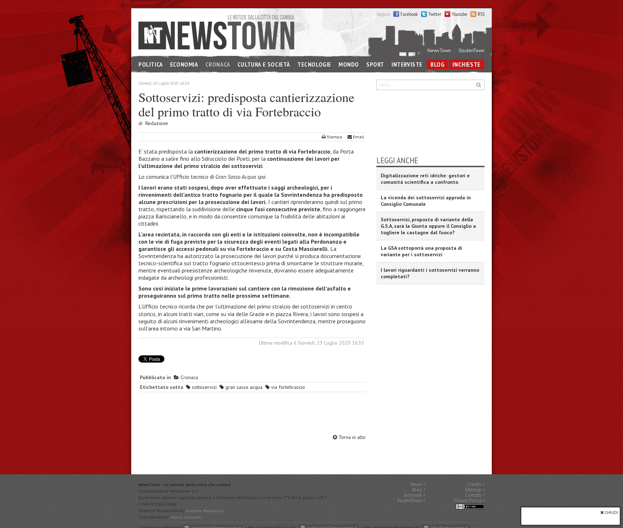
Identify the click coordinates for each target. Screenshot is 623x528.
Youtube (459, 14)
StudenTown (472, 50)
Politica (150, 64)
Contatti (473, 495)
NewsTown (439, 50)
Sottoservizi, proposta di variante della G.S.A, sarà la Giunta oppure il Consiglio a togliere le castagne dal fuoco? (428, 226)
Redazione (156, 123)
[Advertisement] (252, 414)
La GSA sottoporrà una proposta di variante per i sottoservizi (421, 251)
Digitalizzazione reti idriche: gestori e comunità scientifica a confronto (425, 178)
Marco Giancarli (186, 517)
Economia (184, 64)
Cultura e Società (264, 64)
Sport (375, 64)
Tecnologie (314, 64)
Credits (474, 484)
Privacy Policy (467, 500)
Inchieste (466, 64)
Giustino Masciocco (205, 510)
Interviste (407, 64)
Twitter (434, 14)
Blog (437, 64)
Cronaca (218, 64)
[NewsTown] (216, 31)
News (416, 484)
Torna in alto (351, 437)
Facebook (409, 14)
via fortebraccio (287, 387)
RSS (481, 14)
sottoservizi (203, 387)
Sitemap (473, 489)
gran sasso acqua (243, 387)
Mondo (349, 64)
